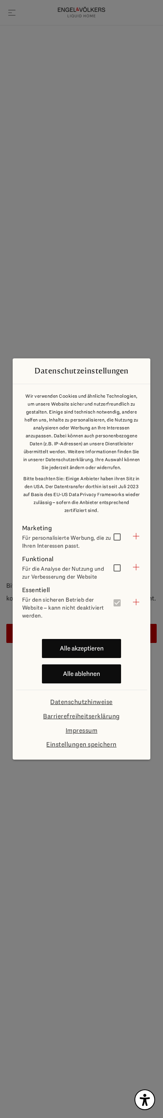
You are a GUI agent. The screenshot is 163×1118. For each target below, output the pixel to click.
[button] (81, 536)
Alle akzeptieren (82, 648)
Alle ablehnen (81, 674)
